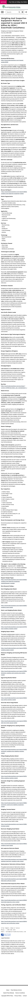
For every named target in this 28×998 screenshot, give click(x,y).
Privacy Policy (17, 995)
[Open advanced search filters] (22, 12)
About (7, 990)
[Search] (19, 12)
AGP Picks (3, 2)
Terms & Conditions (20, 993)
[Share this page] (26, 12)
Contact (25, 995)
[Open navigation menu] (2, 12)
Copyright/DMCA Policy (7, 995)
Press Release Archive (16, 990)
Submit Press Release (8, 993)
